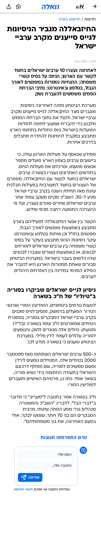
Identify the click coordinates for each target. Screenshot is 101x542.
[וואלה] (50, 6)
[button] (80, 6)
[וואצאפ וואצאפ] (18, 6)
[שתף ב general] (9, 6)
